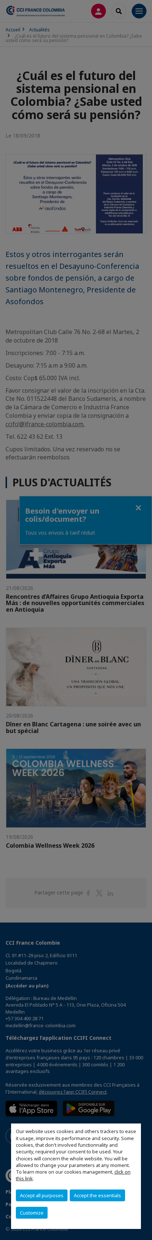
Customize (32, 1212)
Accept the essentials (97, 1195)
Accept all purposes (41, 1195)
